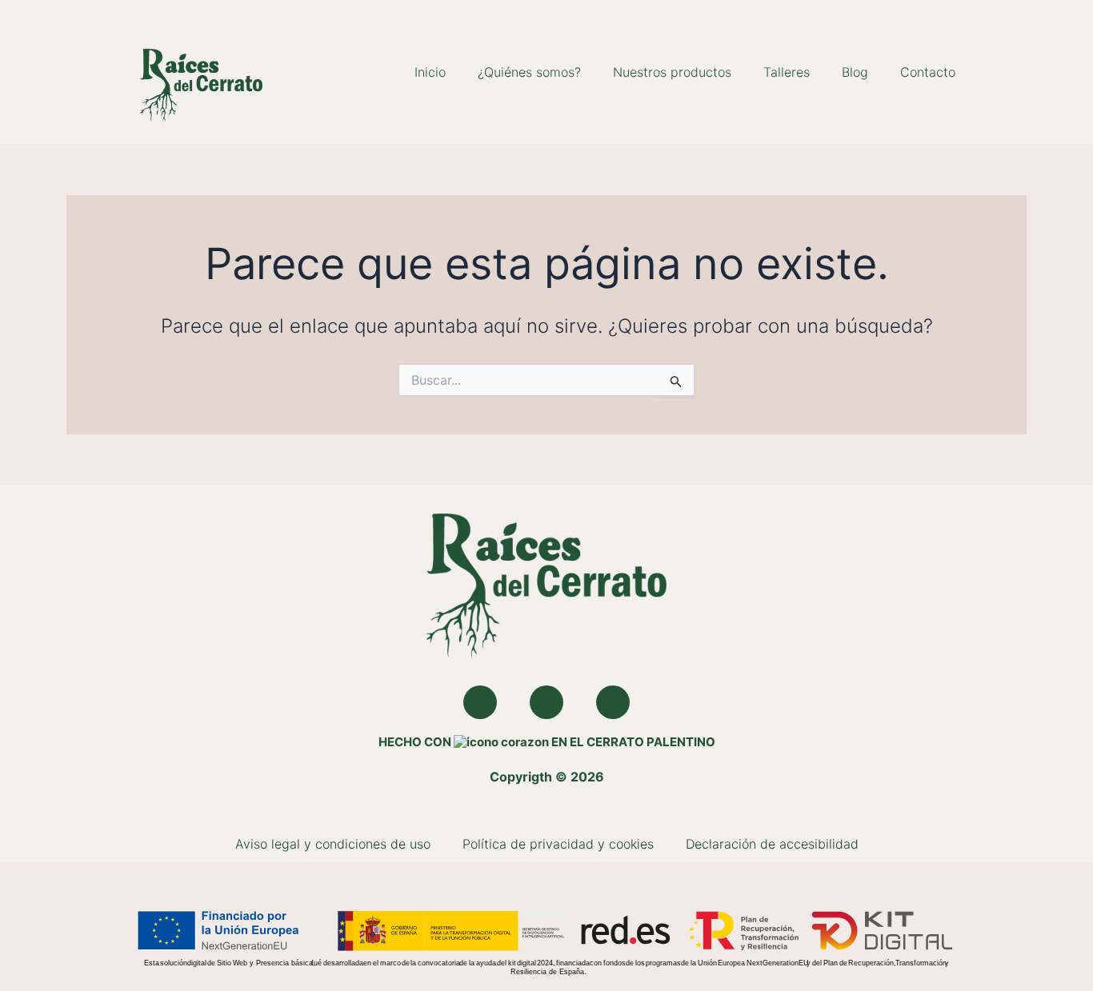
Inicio (430, 72)
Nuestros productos (672, 72)
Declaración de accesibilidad (772, 844)
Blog (855, 72)
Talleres (786, 72)
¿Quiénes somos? (529, 72)
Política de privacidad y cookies (558, 844)
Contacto (927, 72)
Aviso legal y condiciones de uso (332, 844)
